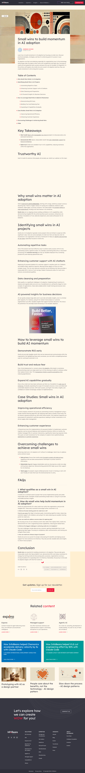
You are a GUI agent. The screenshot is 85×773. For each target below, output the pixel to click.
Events (54, 740)
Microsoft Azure (42, 745)
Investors (69, 742)
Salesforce (41, 742)
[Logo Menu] (5, 3)
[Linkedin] (17, 738)
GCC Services (28, 734)
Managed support (29, 756)
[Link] (14, 681)
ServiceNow (41, 739)
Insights (35, 2)
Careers (68, 745)
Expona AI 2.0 (28, 740)
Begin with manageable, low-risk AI (38, 135)
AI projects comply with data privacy (52, 457)
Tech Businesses (42, 748)
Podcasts (55, 747)
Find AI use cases (23, 513)
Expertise (28, 2)
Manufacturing (42, 755)
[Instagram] (14, 738)
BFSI (40, 752)
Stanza (26, 763)
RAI (26, 737)
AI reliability (46, 368)
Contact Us (79, 2)
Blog (5, 16)
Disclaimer (31, 771)
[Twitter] (11, 738)
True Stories (55, 744)
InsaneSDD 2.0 (28, 760)
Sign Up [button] (50, 590)
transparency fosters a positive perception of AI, (49, 372)
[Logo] (14, 732)
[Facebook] (8, 738)
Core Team (69, 736)
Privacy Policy (38, 771)
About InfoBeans (44, 2)
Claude (40, 758)
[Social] (21, 569)
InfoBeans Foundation (72, 739)
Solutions (21, 2)
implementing (30, 204)
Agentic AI (27, 753)
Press (54, 750)
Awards (54, 734)
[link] (24, 2)
